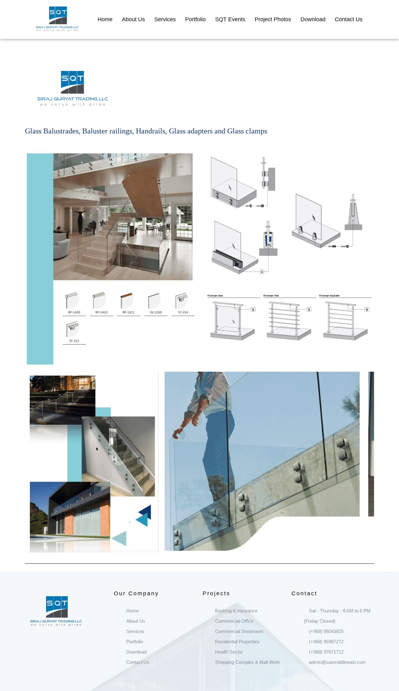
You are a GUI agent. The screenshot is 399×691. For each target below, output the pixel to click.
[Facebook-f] (30, 645)
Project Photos (273, 19)
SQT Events (230, 19)
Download (312, 19)
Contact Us (349, 19)
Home (105, 19)
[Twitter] (40, 645)
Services (165, 19)
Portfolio (195, 19)
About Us (133, 19)
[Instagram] (50, 645)
